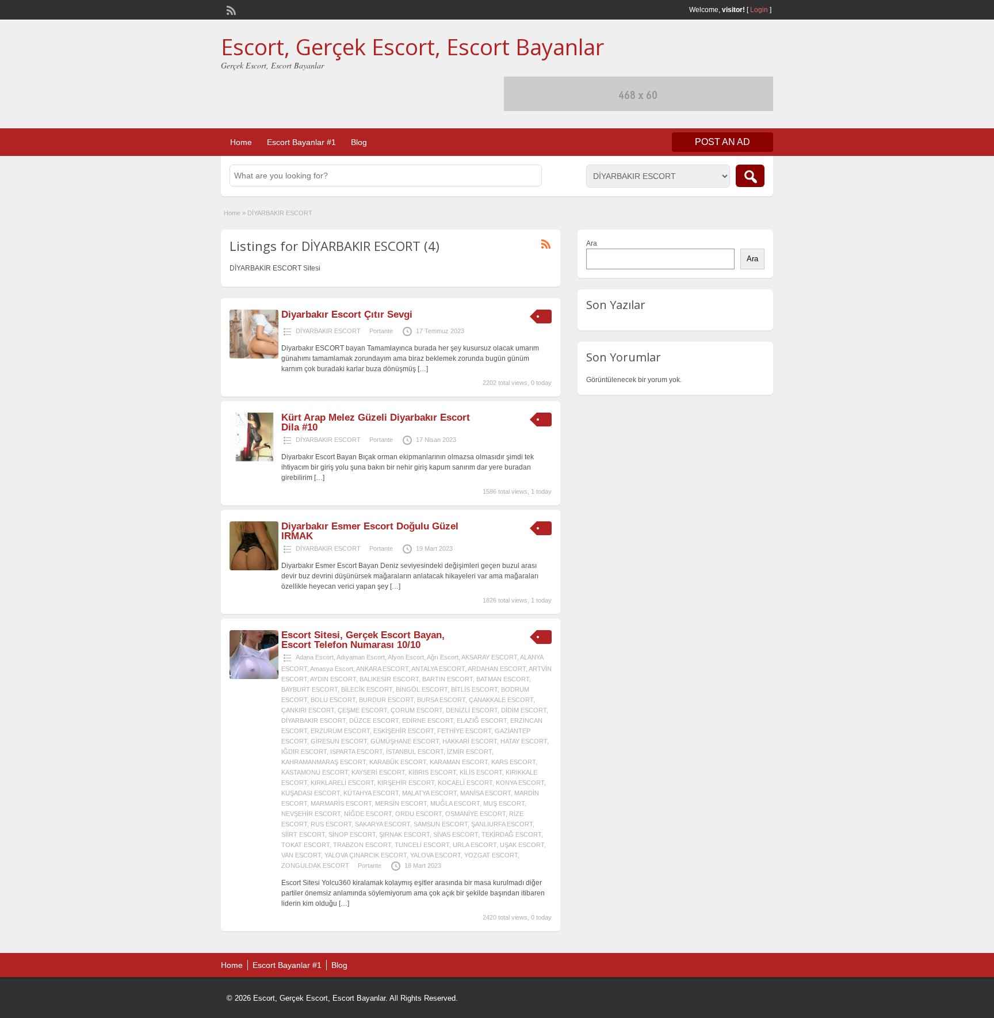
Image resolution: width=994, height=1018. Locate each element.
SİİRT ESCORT (303, 834)
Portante (381, 330)
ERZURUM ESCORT (340, 730)
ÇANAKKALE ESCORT (501, 699)
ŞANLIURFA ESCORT (502, 824)
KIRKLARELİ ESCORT (342, 782)
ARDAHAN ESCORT (497, 668)
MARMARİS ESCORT (341, 803)
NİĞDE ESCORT (368, 813)
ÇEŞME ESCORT (362, 710)
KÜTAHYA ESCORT (371, 793)
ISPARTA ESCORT (356, 751)
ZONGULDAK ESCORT (315, 865)
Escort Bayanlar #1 (301, 142)
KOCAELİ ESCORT (465, 782)
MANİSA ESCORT (485, 793)
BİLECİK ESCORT (366, 689)
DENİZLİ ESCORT (472, 710)
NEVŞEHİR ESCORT (311, 813)
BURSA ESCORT (441, 699)
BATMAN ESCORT (502, 679)
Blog (359, 142)
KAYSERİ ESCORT (378, 772)
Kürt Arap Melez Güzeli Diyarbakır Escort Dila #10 (375, 422)
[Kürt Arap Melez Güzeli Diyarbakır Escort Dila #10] (254, 459)
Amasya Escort (331, 668)
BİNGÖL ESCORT (422, 689)
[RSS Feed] (230, 9)
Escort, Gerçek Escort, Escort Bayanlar (412, 47)
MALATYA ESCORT (429, 793)
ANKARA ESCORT (382, 668)
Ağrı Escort (442, 657)
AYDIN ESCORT (333, 679)
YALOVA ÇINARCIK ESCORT (365, 855)
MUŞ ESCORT (504, 803)
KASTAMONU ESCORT (314, 772)
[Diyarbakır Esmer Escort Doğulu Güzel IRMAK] (254, 568)
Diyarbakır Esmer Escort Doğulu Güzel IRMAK (369, 531)
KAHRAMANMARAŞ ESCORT (323, 761)
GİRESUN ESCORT (339, 741)
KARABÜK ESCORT (397, 761)
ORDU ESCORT (418, 813)
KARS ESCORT (513, 761)
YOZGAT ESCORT (491, 855)
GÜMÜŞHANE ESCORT (404, 741)
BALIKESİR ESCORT (389, 679)
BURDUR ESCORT (386, 699)
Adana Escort (315, 657)
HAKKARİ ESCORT (469, 741)
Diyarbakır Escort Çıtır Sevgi (346, 314)
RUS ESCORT (331, 824)
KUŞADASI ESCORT (310, 793)
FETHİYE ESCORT (464, 730)
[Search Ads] (750, 176)
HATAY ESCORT (523, 741)
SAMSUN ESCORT (441, 824)
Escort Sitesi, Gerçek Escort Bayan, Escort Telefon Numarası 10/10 (363, 640)
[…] (423, 369)
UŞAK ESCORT (522, 844)
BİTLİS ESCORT (474, 689)
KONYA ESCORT (520, 782)
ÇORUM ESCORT (416, 710)
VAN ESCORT (301, 855)
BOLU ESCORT (333, 699)
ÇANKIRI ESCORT (307, 710)
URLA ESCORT (474, 844)
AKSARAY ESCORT (489, 657)
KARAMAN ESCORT (459, 761)
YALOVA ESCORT (435, 855)
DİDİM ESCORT (523, 710)
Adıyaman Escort (361, 657)
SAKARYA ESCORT (382, 824)
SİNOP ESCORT (352, 834)
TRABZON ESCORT (362, 844)
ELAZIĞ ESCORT (482, 720)
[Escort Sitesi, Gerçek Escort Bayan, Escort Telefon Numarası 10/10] (254, 677)
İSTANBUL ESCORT (415, 751)
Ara (591, 243)
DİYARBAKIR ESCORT (328, 330)
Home (241, 142)
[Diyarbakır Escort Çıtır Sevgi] (254, 356)
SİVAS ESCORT (455, 834)
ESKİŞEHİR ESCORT (403, 730)
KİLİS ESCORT (481, 772)
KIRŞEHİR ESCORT (405, 782)
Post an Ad (722, 142)
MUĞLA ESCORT (455, 803)
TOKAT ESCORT (305, 844)
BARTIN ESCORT (447, 679)
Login (759, 10)
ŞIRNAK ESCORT (404, 834)
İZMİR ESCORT (469, 751)
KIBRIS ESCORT (432, 772)
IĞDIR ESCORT (304, 751)
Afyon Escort (406, 657)
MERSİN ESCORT (401, 803)
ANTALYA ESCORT (438, 668)
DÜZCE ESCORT (374, 720)
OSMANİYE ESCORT (475, 813)
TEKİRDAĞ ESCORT (511, 834)
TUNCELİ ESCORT (422, 844)
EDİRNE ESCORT (427, 720)
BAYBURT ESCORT (309, 689)
